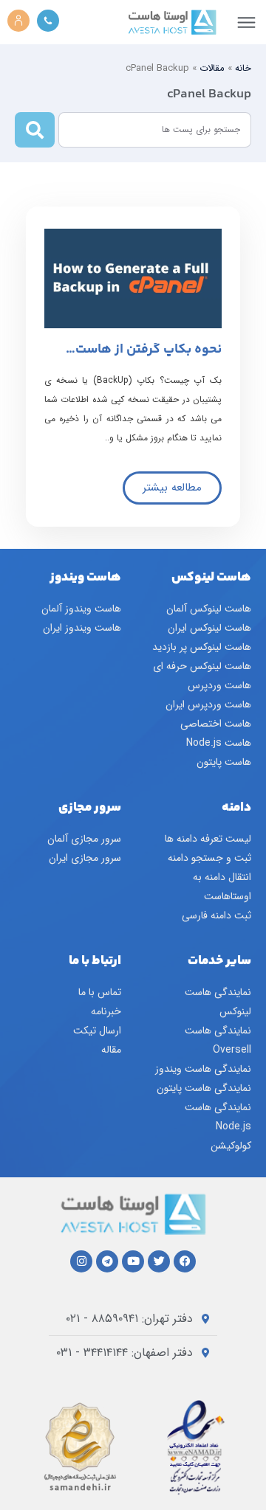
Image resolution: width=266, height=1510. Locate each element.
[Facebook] (185, 1261)
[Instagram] (81, 1261)
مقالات (212, 68)
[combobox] (154, 130)
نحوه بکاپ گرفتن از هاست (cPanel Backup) (148, 356)
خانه (243, 68)
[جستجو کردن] (35, 130)
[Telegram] (107, 1261)
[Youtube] (133, 1261)
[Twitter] (159, 1261)
